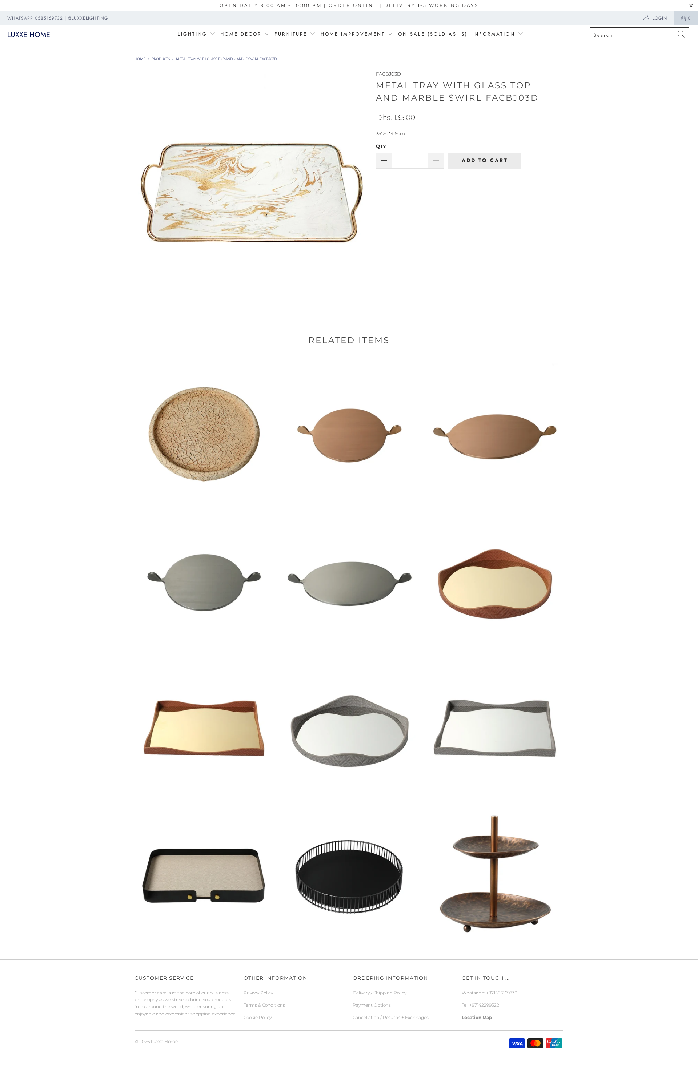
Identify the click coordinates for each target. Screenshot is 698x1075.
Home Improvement (354, 34)
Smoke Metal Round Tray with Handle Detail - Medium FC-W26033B (204, 580)
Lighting (194, 34)
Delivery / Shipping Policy (379, 992)
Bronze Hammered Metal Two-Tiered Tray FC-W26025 (494, 874)
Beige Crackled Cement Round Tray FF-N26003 (204, 432)
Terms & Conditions (264, 1005)
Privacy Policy (258, 992)
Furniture (290, 34)
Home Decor (240, 34)
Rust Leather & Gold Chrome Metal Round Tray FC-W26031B (494, 580)
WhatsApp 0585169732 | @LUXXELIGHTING (57, 18)
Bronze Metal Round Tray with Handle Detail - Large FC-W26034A (494, 432)
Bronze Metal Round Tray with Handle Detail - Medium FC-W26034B (349, 432)
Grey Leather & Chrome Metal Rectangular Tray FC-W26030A (494, 727)
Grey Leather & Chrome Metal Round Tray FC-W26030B (349, 727)
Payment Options (372, 1005)
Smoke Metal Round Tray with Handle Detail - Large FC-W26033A (349, 580)
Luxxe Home (28, 34)
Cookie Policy (258, 1017)
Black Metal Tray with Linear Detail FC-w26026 (349, 874)
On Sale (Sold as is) (433, 34)
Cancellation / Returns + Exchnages (391, 1017)
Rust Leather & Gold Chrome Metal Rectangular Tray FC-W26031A (204, 727)
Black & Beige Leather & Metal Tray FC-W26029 (204, 874)
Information (493, 34)
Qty (381, 146)
